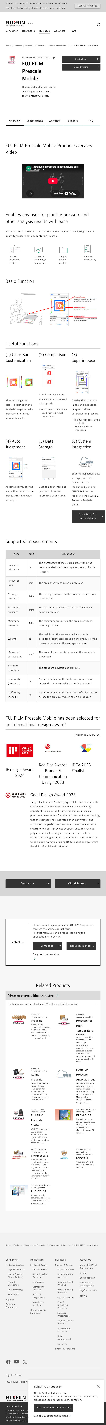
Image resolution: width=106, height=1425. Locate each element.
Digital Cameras (16, 1270)
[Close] (98, 1386)
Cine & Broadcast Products (62, 1305)
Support (10, 1300)
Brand (83, 1273)
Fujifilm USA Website (87, 6)
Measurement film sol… (60, 46)
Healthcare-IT (40, 1270)
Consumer (12, 1260)
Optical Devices (65, 1298)
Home (8, 46)
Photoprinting (15, 1290)
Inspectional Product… (35, 46)
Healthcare (37, 1260)
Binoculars (13, 1295)
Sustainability (87, 1278)
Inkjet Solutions (65, 1270)
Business (18, 46)
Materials (62, 1344)
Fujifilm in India (88, 1291)
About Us (85, 1260)
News (83, 1296)
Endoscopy (38, 1282)
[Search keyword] (98, 25)
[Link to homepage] (15, 24)
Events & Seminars (65, 1349)
